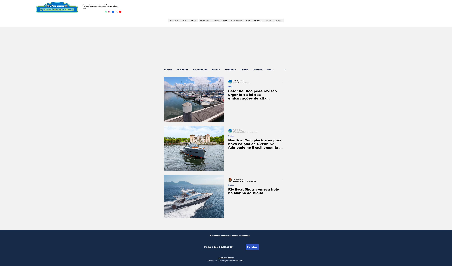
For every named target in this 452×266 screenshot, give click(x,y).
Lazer (230, 87)
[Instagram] (109, 11)
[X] (116, 11)
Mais (269, 70)
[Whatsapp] (105, 11)
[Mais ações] (283, 81)
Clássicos (257, 70)
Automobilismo (200, 70)
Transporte (230, 70)
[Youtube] (120, 11)
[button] (285, 70)
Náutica (231, 136)
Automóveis (182, 70)
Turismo (244, 70)
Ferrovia (216, 70)
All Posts (168, 70)
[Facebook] (113, 11)
